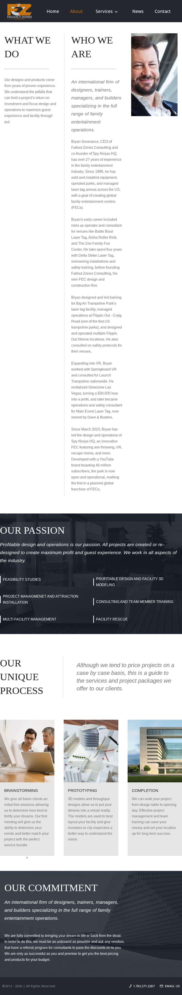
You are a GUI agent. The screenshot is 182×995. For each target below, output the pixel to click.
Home (53, 11)
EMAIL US (172, 986)
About (76, 11)
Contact (163, 11)
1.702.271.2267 (144, 986)
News (138, 11)
